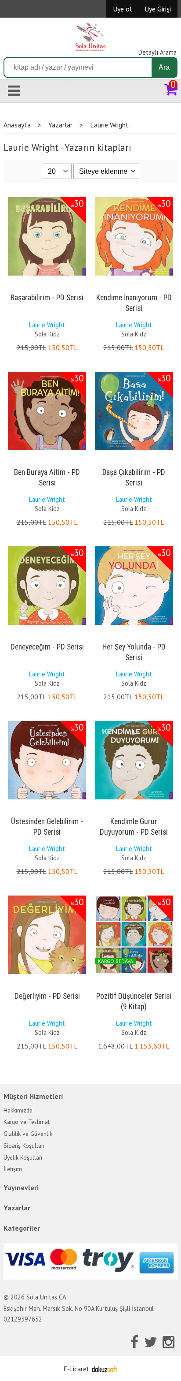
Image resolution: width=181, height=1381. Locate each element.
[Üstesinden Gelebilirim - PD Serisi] (47, 722)
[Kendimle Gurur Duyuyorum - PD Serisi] (134, 722)
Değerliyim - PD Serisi (47, 996)
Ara (164, 67)
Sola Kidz (47, 334)
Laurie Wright (47, 325)
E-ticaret (76, 1368)
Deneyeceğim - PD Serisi (47, 646)
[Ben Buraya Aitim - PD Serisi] (47, 373)
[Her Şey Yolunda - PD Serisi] (134, 548)
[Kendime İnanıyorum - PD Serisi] (134, 198)
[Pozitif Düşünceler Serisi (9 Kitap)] (134, 897)
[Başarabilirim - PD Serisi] (47, 198)
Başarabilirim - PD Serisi (47, 297)
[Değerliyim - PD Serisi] (47, 897)
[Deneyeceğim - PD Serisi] (47, 548)
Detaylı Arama (157, 52)
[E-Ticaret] (104, 1368)
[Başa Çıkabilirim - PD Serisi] (134, 373)
